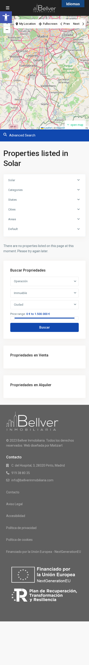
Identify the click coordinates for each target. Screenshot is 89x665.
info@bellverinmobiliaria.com (32, 480)
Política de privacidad (21, 528)
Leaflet (48, 127)
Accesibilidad (15, 516)
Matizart (56, 445)
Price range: (18, 313)
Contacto (12, 492)
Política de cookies (19, 539)
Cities (12, 209)
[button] (6, 17)
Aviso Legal (14, 504)
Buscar (44, 327)
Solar (11, 180)
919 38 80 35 (20, 473)
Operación (21, 281)
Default (13, 229)
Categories (15, 190)
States (12, 199)
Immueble (20, 293)
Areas (12, 219)
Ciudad (18, 304)
